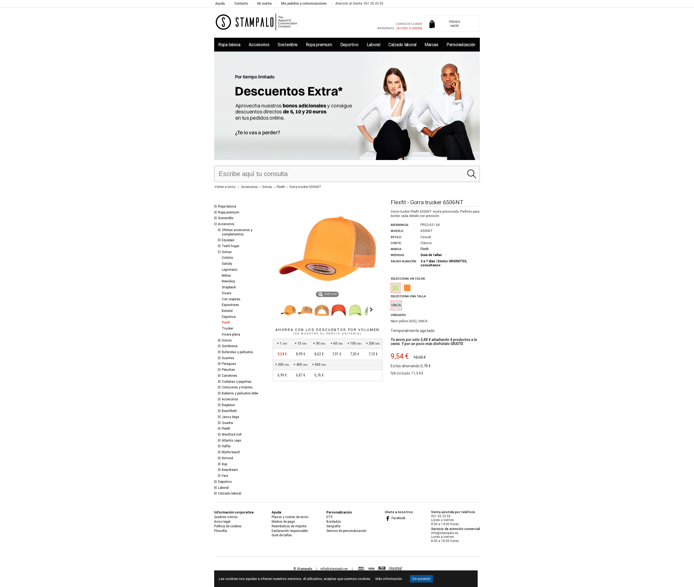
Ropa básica (229, 44)
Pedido (454, 24)
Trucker (227, 328)
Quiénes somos (226, 517)
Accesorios (259, 44)
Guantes (228, 358)
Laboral (373, 44)
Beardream (230, 470)
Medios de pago (283, 522)
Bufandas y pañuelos (237, 352)
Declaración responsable (290, 531)
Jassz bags (230, 417)
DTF (329, 517)
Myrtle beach (231, 452)
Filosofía (220, 531)
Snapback (229, 287)
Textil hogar (230, 246)
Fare (225, 476)
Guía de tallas (282, 535)
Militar (226, 275)
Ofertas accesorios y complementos (237, 232)
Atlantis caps (231, 440)
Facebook (398, 518)
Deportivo (349, 44)
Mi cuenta (264, 3)
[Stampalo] (257, 21)
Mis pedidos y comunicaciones (304, 3)
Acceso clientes (409, 28)
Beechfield (229, 411)
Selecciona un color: (408, 278)
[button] (288, 310)
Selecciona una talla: (408, 296)
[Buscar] (471, 174)
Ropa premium (319, 44)
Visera (226, 293)
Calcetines (229, 376)
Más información (388, 579)
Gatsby (227, 264)
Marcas (431, 44)
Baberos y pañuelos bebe (240, 393)
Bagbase (228, 405)
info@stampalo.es (334, 569)
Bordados (333, 522)
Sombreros (230, 346)
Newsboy (228, 281)
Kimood (227, 458)
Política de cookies (228, 526)
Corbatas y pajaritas (237, 382)
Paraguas (229, 364)
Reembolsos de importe (289, 526)
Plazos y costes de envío (290, 517)
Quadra (227, 423)
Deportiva (229, 317)
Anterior (275, 309)
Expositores (230, 305)
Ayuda (220, 3)
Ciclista (227, 258)
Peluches (228, 370)
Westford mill (232, 434)
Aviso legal (222, 522)
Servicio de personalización (346, 531)
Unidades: (398, 315)
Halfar (226, 446)
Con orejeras (231, 299)
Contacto (241, 3)
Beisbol (227, 311)
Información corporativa (233, 512)
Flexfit (226, 322)
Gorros (227, 340)
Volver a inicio (225, 187)
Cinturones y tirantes (237, 387)
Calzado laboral (402, 44)
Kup (224, 464)
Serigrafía (333, 526)
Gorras (227, 252)
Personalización (460, 44)
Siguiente (371, 309)
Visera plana (231, 334)
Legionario (229, 270)
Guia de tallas (431, 255)
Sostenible (287, 44)
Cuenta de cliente (409, 24)
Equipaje (228, 240)
